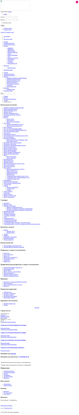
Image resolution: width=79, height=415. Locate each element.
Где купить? (7, 394)
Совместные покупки (9, 372)
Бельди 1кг (6, 253)
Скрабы (6, 100)
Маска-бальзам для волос (10, 149)
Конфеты (6, 235)
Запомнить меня (6, 22)
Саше (5, 217)
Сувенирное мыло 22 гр (13, 179)
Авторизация (7, 384)
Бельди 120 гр (10, 119)
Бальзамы (6, 116)
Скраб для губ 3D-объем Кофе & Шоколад (12, 347)
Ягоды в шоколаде (8, 239)
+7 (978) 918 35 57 (7, 408)
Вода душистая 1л (8, 254)
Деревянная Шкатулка (9, 303)
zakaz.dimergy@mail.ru (6, 405)
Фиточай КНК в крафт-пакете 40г (13, 245)
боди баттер (7, 123)
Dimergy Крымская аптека (10, 109)
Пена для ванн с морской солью (12, 183)
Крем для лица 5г (8, 283)
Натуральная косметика (10, 99)
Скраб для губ (10, 188)
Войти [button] (10, 11)
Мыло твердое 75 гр (12, 170)
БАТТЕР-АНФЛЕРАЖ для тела (15, 124)
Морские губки (8, 204)
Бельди (5, 117)
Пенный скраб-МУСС (12, 187)
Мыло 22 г (6, 286)
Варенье (6, 230)
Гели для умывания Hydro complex (13, 128)
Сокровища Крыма (9, 218)
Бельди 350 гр (10, 120)
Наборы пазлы (10, 174)
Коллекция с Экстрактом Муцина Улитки (15, 145)
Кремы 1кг (6, 256)
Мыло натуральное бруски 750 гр (15, 169)
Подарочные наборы (9, 297)
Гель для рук (7, 133)
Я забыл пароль (8, 28)
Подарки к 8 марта (9, 295)
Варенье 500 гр (11, 232)
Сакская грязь (7, 184)
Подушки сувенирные (9, 214)
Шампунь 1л (7, 261)
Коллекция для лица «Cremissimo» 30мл (17, 140)
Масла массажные (11, 156)
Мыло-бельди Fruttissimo (13, 121)
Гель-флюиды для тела (10, 134)
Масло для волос (11, 158)
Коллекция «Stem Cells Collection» (13, 142)
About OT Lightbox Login (7, 32)
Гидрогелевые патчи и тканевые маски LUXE (16, 135)
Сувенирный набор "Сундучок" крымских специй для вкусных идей (22, 224)
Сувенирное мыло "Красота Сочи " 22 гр (17, 176)
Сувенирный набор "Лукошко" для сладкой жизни (17, 222)
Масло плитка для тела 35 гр (14, 126)
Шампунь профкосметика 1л (11, 276)
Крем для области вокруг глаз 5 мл (13, 284)
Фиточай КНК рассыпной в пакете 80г (14, 247)
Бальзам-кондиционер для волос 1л (13, 267)
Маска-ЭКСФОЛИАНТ (10, 151)
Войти (5, 14)
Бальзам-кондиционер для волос (12, 114)
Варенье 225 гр (11, 231)
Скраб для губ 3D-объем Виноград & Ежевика (13, 325)
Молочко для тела (8, 162)
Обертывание (7, 180)
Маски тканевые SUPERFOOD (12, 152)
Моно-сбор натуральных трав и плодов (14, 163)
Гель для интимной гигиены (11, 131)
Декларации (7, 36)
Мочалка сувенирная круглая (14, 207)
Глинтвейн (6, 203)
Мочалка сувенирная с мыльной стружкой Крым (19, 208)
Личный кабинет (8, 376)
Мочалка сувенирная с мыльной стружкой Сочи (19, 210)
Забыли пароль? (8, 385)
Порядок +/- (4, 315)
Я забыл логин (7, 29)
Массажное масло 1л (9, 258)
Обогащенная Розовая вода (11, 181)
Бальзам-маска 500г (9, 269)
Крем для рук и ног (12, 141)
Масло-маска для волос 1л (10, 257)
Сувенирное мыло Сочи (10, 221)
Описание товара (5, 328)
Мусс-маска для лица (9, 166)
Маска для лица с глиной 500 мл (12, 271)
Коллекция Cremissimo (10, 138)
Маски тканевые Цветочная (11, 153)
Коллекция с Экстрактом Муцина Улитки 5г (15, 282)
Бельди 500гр (7, 270)
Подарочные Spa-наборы (10, 296)
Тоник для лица (8, 194)
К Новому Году (8, 292)
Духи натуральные (9, 137)
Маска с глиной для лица (10, 148)
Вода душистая (8, 127)
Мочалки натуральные (10, 206)
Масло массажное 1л (9, 273)
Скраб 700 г (7, 260)
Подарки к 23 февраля (9, 293)
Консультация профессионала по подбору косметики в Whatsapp (18, 307)
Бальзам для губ (8, 112)
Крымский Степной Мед (10, 237)
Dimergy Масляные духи (10, 110)
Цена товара (4, 317)
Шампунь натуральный (10, 195)
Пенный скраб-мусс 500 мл (11, 274)
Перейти (37, 307)
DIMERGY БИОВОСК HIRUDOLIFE (14, 107)
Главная (6, 96)
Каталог (6, 97)
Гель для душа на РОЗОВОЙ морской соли (15, 130)
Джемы (6, 234)
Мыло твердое (7, 167)
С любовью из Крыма (9, 215)
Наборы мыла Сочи (12, 173)
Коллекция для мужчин (10, 144)
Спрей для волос (8, 191)
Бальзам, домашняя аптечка (11, 113)
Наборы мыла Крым (12, 172)
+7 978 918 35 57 (23, 357)
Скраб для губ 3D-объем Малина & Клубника (13, 332)
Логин (2, 17)
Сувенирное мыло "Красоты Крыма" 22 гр (18, 177)
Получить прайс (8, 39)
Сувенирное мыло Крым (10, 219)
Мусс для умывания (9, 165)
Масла (5, 155)
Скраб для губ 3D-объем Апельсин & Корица (13, 340)
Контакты (6, 378)
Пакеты (6, 305)
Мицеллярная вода (9, 160)
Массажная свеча (8, 159)
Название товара (5, 316)
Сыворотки (7, 193)
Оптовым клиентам (9, 371)
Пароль (2, 20)
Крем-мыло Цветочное (10, 147)
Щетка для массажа (9, 197)
